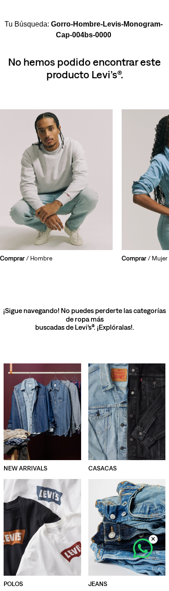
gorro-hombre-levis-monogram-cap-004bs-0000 (107, 29)
